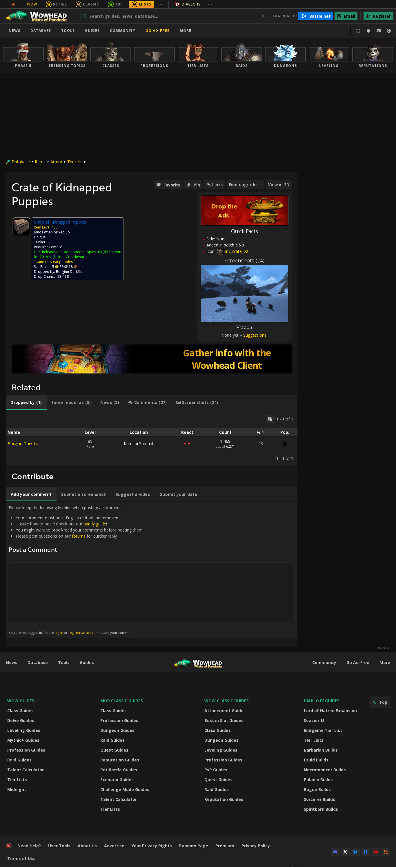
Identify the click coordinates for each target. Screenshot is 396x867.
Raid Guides (19, 760)
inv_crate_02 (236, 251)
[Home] (39, 16)
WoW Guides (20, 700)
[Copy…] (270, 419)
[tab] (26, 402)
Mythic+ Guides (23, 740)
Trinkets (74, 161)
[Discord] (335, 852)
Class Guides (20, 710)
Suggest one (255, 335)
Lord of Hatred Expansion (330, 710)
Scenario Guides (117, 779)
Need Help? (29, 845)
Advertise (114, 845)
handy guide (94, 524)
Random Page (193, 845)
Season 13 (314, 720)
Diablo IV (191, 4)
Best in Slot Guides (224, 720)
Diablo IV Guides (321, 700)
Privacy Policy (255, 845)
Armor (56, 161)
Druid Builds (316, 760)
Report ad (384, 648)
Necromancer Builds (325, 769)
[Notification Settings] (368, 30)
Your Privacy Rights (152, 845)
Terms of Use (21, 858)
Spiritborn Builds (321, 809)
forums (79, 536)
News (14, 30)
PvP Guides (215, 769)
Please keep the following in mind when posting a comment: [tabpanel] (76, 569)
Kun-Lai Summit (139, 443)
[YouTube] (375, 852)
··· (160, 4)
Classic (91, 4)
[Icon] (21, 226)
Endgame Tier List (323, 730)
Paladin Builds (318, 779)
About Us (87, 845)
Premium (224, 845)
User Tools (59, 845)
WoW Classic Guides (226, 700)
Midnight (16, 789)
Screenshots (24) (244, 260)
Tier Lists (17, 779)
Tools (64, 662)
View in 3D (278, 184)
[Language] (388, 30)
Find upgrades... (245, 184)
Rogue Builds (317, 789)
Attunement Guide (224, 710)
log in (59, 632)
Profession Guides (26, 750)
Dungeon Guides (117, 730)
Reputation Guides (119, 760)
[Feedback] (378, 30)
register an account (83, 632)
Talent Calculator (25, 769)
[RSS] (386, 852)
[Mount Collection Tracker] (152, 358)
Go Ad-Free (158, 30)
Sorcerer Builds (319, 799)
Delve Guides (20, 720)
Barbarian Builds (321, 750)
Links (217, 184)
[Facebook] (365, 852)
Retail (60, 4)
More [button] (185, 30)
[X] (345, 852)
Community (122, 30)
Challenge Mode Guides (124, 789)
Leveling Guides (23, 730)
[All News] (13, 4)
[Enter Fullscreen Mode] (358, 30)
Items (40, 161)
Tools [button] (68, 30)
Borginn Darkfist (23, 443)
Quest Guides (114, 750)
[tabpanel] (151, 437)
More (384, 662)
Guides (92, 30)
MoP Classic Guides (121, 700)
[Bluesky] (355, 852)
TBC (119, 4)
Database (40, 30)
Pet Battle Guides (118, 769)
